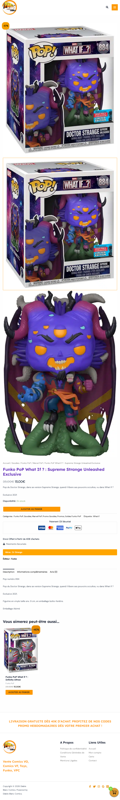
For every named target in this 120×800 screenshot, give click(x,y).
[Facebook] (90, 786)
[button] (107, 7)
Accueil (6, 463)
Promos (60, 516)
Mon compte (95, 752)
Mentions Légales (68, 760)
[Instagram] (98, 786)
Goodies (15, 463)
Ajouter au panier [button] (19, 692)
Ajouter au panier (31, 509)
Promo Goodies (50, 516)
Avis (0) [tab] (53, 572)
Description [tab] (8, 572)
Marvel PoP (38, 463)
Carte (91, 756)
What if (96, 516)
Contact (93, 760)
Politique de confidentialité (73, 748)
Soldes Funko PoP (73, 516)
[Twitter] (94, 786)
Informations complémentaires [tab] (32, 572)
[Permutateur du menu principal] (115, 7)
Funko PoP (26, 463)
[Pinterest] (107, 786)
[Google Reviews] (103, 786)
